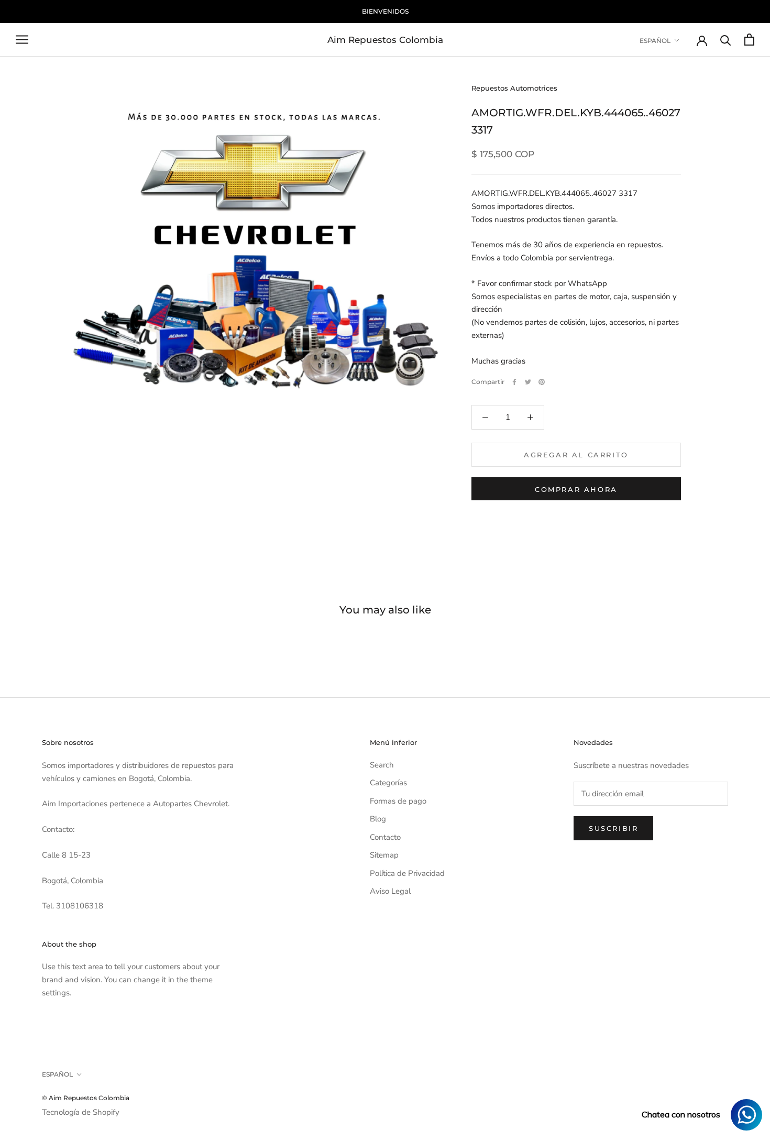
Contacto (385, 837)
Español (655, 40)
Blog (378, 819)
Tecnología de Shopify (80, 1112)
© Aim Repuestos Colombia (85, 1098)
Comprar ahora (576, 489)
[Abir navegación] (22, 39)
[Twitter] (528, 382)
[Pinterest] (541, 382)
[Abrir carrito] (749, 40)
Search (382, 765)
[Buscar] (725, 39)
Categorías (388, 782)
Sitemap (384, 855)
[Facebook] (514, 382)
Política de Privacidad (407, 873)
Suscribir (613, 828)
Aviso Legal (390, 891)
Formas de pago (398, 801)
